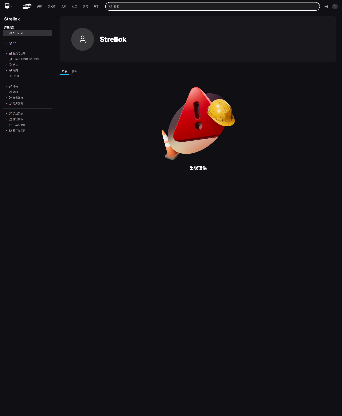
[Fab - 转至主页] (27, 6)
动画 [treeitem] (15, 86)
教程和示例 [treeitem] (19, 130)
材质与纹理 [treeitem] (19, 53)
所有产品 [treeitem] (18, 33)
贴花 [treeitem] (15, 64)
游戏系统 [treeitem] (18, 113)
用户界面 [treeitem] (18, 103)
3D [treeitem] (14, 43)
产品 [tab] (64, 71)
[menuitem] (39, 6)
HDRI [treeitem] (16, 76)
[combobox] (215, 6)
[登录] (335, 6)
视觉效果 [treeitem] (18, 97)
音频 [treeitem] (15, 91)
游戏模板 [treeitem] (18, 119)
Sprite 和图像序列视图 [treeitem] (26, 58)
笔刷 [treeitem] (15, 70)
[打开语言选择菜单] (326, 6)
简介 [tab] (74, 71)
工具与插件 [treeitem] (19, 124)
